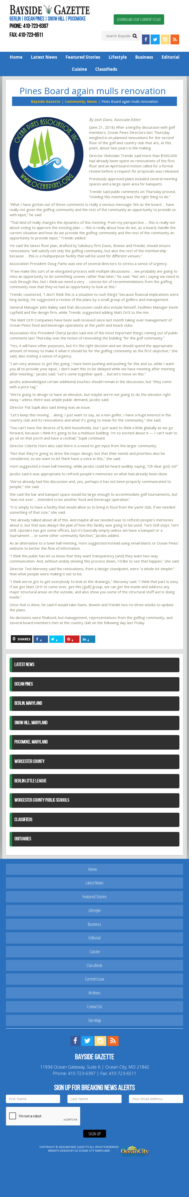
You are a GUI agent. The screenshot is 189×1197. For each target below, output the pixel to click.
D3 (76, 1150)
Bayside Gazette (45, 101)
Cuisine (79, 69)
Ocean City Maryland (94, 1150)
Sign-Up (94, 1134)
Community (75, 101)
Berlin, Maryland (28, 703)
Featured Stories (82, 57)
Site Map (94, 1020)
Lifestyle (118, 57)
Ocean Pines (24, 684)
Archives (95, 993)
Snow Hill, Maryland (31, 723)
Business (144, 57)
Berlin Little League (31, 781)
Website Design (59, 1150)
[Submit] (134, 35)
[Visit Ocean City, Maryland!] (135, 1150)
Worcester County (30, 761)
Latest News (44, 57)
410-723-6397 (35, 26)
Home (16, 57)
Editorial (170, 57)
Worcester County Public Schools (42, 800)
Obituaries (23, 839)
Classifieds (106, 69)
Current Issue (94, 979)
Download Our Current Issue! (139, 19)
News (92, 101)
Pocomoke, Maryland (31, 742)
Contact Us (94, 1006)
